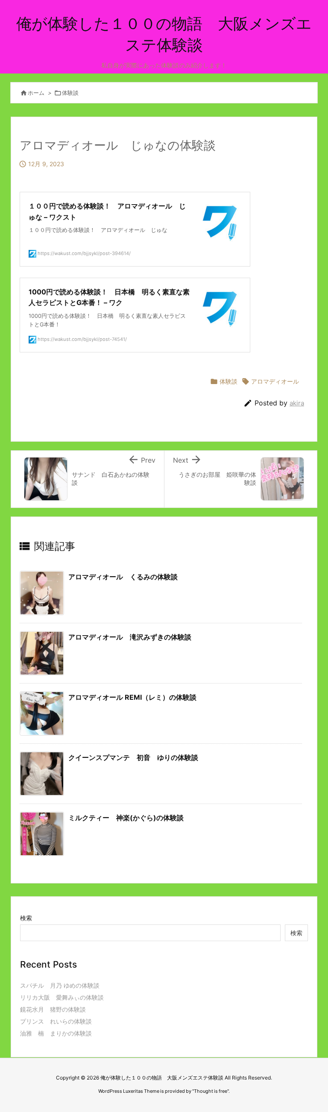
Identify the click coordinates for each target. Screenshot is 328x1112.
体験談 (70, 92)
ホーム (36, 92)
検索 (26, 917)
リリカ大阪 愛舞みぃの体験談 (62, 997)
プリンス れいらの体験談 (56, 1021)
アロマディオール (275, 381)
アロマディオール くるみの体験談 (123, 576)
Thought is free (210, 1091)
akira (297, 403)
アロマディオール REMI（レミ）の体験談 (132, 697)
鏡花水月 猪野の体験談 (53, 1009)
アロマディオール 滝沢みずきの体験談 (129, 637)
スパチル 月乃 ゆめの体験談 (60, 985)
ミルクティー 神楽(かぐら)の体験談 (126, 817)
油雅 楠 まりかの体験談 (56, 1033)
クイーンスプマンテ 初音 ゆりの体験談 (133, 757)
